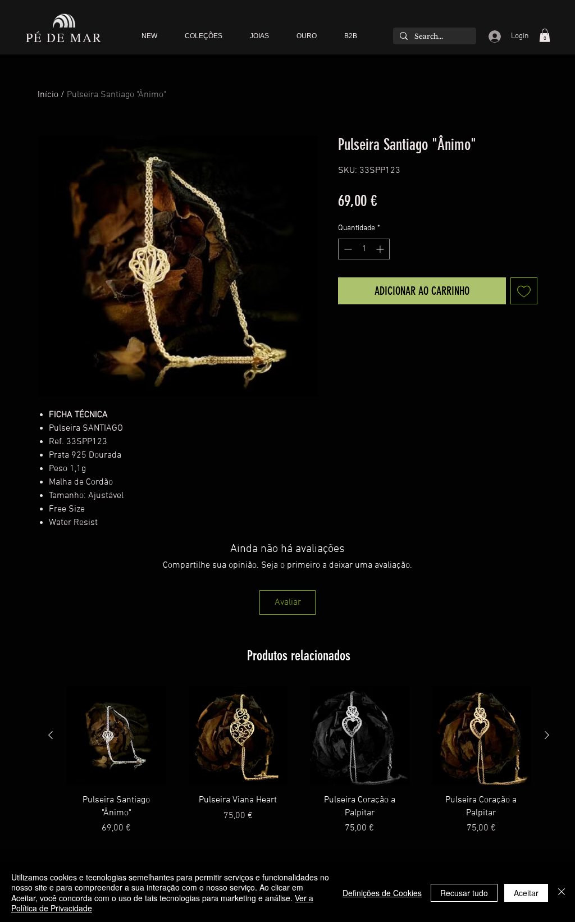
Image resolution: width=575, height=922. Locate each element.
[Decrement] (347, 249)
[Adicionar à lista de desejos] (523, 290)
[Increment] (381, 249)
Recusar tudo (464, 892)
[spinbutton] (364, 249)
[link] (544, 35)
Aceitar (526, 892)
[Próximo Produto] (547, 735)
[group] (299, 761)
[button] (203, 36)
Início (48, 95)
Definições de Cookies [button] (382, 892)
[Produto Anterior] (50, 735)
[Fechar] (561, 892)
